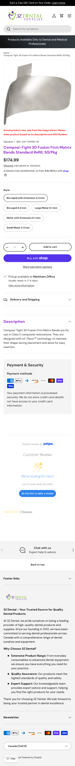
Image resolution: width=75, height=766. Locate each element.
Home (6, 53)
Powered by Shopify (32, 757)
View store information (21, 285)
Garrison (8, 141)
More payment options (37, 267)
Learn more (58, 2)
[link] (17, 511)
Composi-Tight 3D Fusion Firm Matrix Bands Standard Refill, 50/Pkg (36, 55)
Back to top (37, 564)
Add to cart (50, 246)
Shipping (8, 165)
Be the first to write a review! (37, 493)
